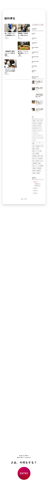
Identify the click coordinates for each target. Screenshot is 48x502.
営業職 (37, 153)
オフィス (40, 135)
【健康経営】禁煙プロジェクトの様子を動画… (10, 53)
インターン (35, 135)
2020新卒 (40, 123)
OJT (40, 128)
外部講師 (34, 155)
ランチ (34, 140)
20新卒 (34, 120)
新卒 (42, 155)
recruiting (35, 57)
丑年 (33, 146)
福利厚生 (39, 168)
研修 (39, 163)
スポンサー (35, 137)
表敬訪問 (38, 170)
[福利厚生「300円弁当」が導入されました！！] (33, 88)
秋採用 (34, 170)
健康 (33, 148)
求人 (42, 160)
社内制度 (41, 165)
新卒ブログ (35, 158)
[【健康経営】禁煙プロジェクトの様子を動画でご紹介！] (33, 95)
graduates (35, 62)
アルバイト (40, 130)
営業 (33, 153)
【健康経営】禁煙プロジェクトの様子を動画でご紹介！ (39, 95)
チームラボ (41, 137)
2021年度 (34, 125)
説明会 (34, 173)
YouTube (34, 130)
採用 (38, 155)
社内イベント (35, 165)
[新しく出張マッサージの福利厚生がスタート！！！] (33, 82)
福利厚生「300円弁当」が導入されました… (23, 35)
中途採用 (37, 146)
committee (35, 53)
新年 (33, 160)
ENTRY (36, 7)
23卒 (41, 120)
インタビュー (35, 132)
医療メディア (35, 151)
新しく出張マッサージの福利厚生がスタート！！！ (39, 82)
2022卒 (39, 125)
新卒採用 (40, 158)
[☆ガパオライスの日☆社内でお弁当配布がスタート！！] (10, 63)
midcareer (35, 48)
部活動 (38, 173)
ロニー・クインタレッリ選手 (37, 143)
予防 (42, 146)
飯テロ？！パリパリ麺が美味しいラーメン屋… (23, 53)
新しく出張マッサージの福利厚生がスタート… (10, 35)
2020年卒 (34, 123)
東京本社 (37, 160)
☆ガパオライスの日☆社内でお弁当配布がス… (10, 70)
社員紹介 (34, 168)
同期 (40, 151)
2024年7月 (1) (37, 183)
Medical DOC (35, 128)
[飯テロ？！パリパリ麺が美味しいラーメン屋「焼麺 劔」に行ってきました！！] (33, 101)
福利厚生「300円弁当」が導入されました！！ (39, 88)
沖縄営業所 (35, 163)
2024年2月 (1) (37, 185)
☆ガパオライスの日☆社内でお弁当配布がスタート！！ (39, 109)
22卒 (38, 120)
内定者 (37, 148)
